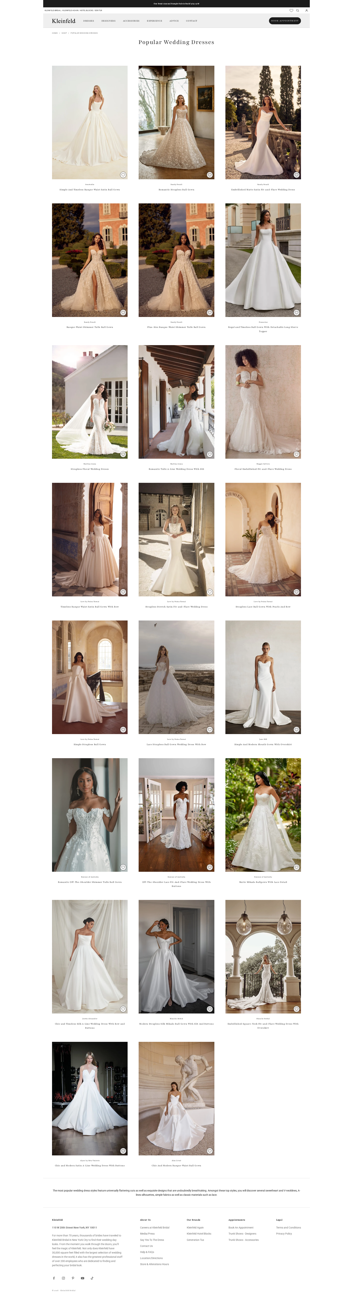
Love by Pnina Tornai (90, 601)
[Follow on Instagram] (63, 1278)
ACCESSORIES (131, 20)
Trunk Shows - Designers (242, 1233)
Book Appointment (285, 20)
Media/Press (147, 1233)
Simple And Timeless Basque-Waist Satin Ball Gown (90, 189)
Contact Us (146, 1245)
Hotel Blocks (86, 10)
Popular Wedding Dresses (84, 33)
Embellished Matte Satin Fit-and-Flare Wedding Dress (263, 189)
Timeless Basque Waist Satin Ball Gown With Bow (90, 606)
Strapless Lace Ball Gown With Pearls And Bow (263, 606)
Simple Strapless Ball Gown (90, 744)
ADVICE (174, 20)
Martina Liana (89, 464)
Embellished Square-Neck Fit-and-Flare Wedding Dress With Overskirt (263, 1025)
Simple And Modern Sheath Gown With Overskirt (263, 744)
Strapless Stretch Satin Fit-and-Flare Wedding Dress (176, 606)
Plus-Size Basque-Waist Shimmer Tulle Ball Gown (176, 327)
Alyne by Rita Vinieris (89, 1160)
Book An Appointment (241, 1227)
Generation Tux (195, 1239)
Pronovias (263, 322)
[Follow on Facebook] (54, 1278)
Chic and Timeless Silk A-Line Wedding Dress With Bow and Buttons (90, 1025)
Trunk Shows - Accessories (244, 1239)
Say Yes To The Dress (152, 1239)
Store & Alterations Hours (154, 1264)
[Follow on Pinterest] (73, 1278)
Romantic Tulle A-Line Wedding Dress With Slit (176, 469)
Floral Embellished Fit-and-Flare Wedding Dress (263, 469)
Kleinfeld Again (70, 10)
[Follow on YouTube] (82, 1278)
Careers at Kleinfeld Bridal (154, 1227)
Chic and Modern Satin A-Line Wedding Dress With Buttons (90, 1165)
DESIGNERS (108, 20)
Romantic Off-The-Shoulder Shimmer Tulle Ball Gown (90, 882)
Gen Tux (98, 10)
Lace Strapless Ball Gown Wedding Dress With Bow (176, 744)
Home (55, 33)
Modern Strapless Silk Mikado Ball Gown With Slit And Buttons (176, 1023)
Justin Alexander (89, 1019)
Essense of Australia (90, 877)
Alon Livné (176, 1160)
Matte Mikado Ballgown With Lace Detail (263, 882)
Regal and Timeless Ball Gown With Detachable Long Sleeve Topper (263, 329)
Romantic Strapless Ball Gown (176, 189)
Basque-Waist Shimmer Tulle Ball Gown (90, 327)
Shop (64, 33)
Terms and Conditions (288, 1227)
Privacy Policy (284, 1233)
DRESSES (88, 20)
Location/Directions (151, 1258)
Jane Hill (263, 739)
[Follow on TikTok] (92, 1278)
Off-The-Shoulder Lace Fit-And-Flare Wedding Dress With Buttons (176, 884)
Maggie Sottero (263, 464)
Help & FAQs (147, 1252)
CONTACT (191, 20)
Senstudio (89, 184)
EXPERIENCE (154, 20)
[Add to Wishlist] (123, 174)
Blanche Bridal (176, 1019)
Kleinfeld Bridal (53, 10)
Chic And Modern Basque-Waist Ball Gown (176, 1165)
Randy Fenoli (176, 184)
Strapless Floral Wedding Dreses (90, 469)
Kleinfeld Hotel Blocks (199, 1233)
